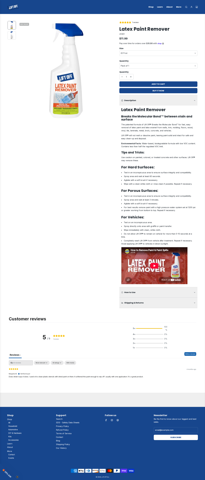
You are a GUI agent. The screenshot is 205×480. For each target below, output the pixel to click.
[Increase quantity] (130, 76)
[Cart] (196, 7)
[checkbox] (70, 363)
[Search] (186, 7)
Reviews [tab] (15, 354)
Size (121, 48)
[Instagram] (111, 420)
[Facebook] (106, 420)
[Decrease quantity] (122, 76)
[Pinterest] (117, 420)
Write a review (190, 354)
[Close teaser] (17, 477)
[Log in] (191, 7)
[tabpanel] (102, 375)
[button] (19, 71)
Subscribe (175, 437)
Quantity (124, 61)
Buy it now (158, 90)
